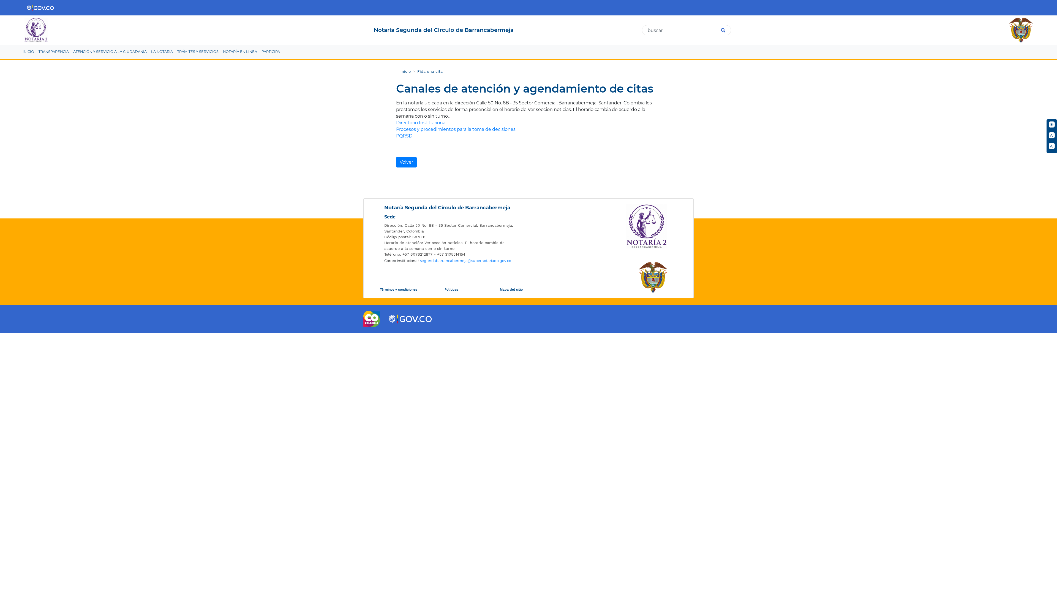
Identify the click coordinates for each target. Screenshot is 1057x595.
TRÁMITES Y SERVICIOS (198, 52)
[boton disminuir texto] (1052, 146)
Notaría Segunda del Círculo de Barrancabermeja (447, 208)
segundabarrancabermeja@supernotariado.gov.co (465, 261)
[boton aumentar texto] (1052, 135)
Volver (406, 162)
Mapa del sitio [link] (511, 289)
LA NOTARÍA (162, 52)
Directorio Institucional (421, 122)
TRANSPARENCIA (54, 52)
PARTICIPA (270, 52)
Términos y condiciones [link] (398, 289)
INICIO (28, 52)
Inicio (406, 71)
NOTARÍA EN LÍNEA (240, 52)
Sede (390, 217)
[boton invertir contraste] (1052, 124)
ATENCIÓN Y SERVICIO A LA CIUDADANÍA (110, 52)
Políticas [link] (451, 289)
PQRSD (404, 136)
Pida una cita (430, 71)
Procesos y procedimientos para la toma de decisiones (456, 129)
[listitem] (450, 228)
